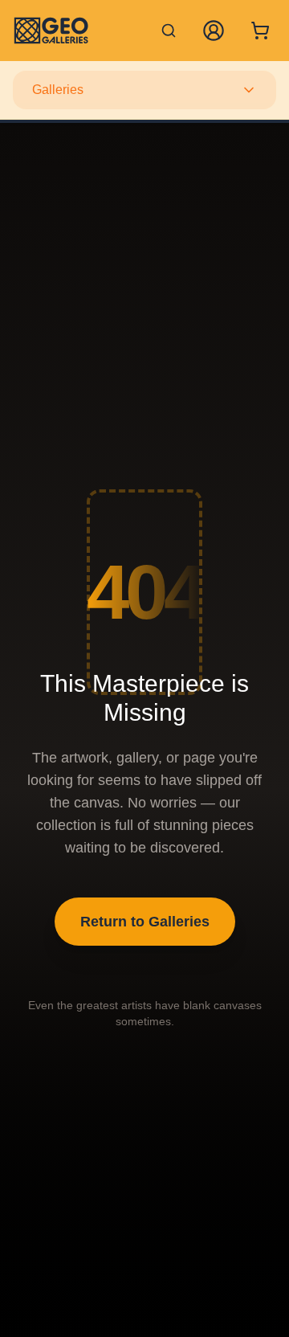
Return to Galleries (145, 922)
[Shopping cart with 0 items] (260, 30)
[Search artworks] (168, 30)
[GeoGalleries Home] (51, 30)
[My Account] (213, 30)
